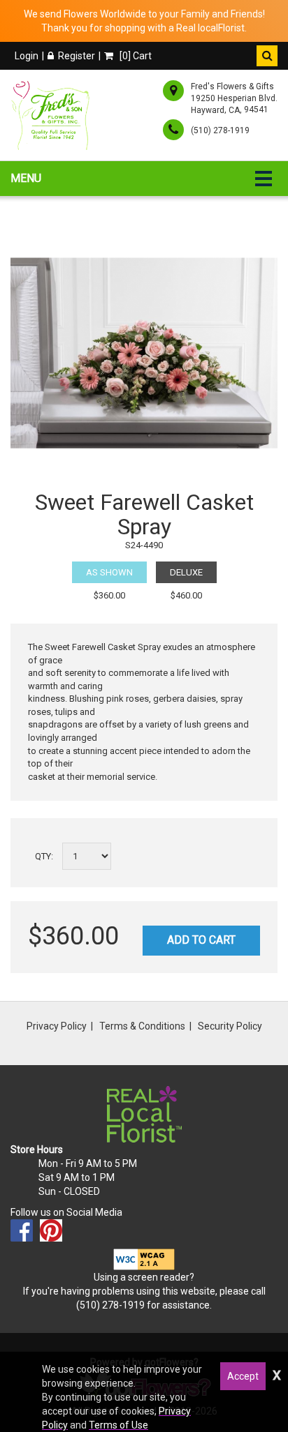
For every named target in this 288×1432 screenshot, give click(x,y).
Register (76, 55)
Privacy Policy (57, 1026)
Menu (25, 178)
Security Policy (230, 1026)
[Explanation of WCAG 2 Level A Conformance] (144, 1258)
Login (26, 55)
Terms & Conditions (142, 1026)
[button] (267, 55)
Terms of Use (118, 1425)
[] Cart (134, 55)
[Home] (52, 115)
